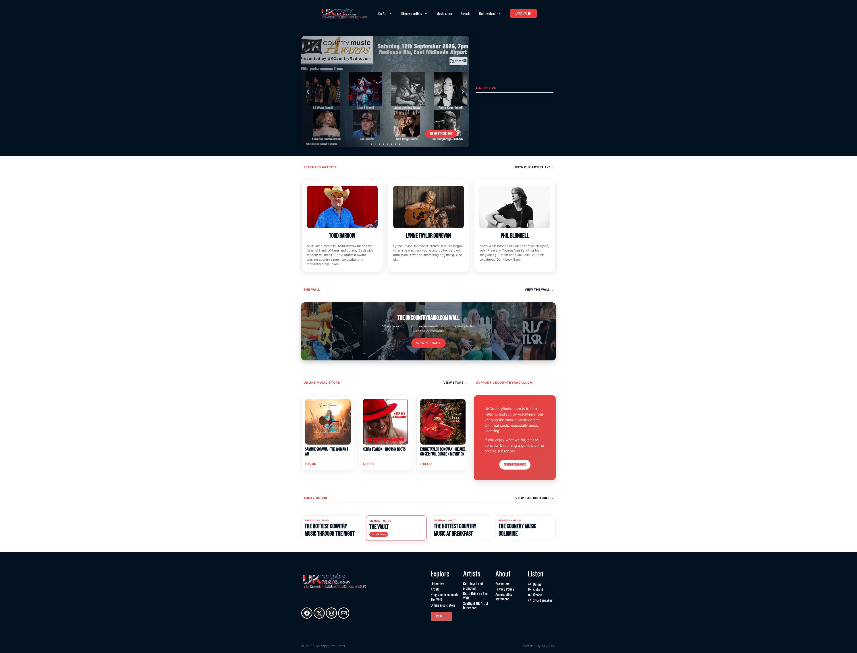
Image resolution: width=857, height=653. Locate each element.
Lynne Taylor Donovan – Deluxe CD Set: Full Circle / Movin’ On (442, 452)
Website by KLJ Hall (539, 646)
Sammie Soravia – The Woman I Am (326, 452)
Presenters (502, 583)
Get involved (487, 13)
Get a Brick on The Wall (475, 595)
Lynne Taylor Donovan (428, 235)
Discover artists (411, 13)
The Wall (312, 289)
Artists (435, 589)
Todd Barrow (342, 235)
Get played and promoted (473, 585)
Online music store (322, 382)
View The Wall (537, 289)
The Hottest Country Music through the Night (330, 530)
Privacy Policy (504, 589)
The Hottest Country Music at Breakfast (455, 530)
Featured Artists (320, 167)
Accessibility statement (503, 596)
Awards (465, 13)
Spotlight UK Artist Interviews (475, 605)
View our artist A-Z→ (534, 167)
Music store (444, 13)
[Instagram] (331, 613)
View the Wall (428, 343)
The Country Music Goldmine (517, 530)
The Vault (379, 527)
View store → (455, 382)
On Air (382, 13)
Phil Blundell (515, 235)
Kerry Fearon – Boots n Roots (384, 449)
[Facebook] (306, 613)
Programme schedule (444, 594)
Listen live (437, 583)
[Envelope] (343, 613)
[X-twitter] (319, 613)
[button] (308, 91)
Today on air (315, 498)
